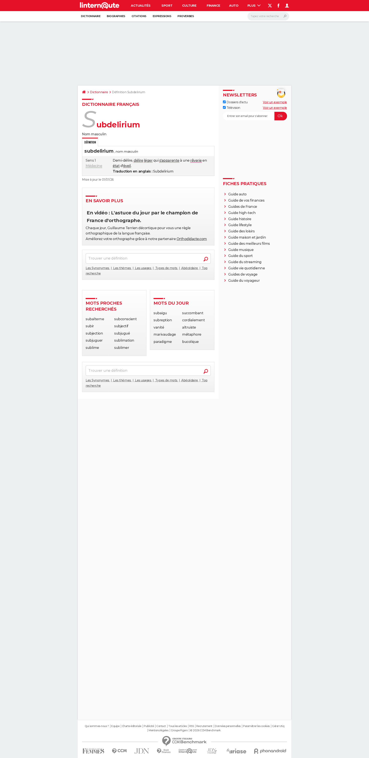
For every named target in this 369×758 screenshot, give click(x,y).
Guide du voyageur (244, 281)
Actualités (140, 5)
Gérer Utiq (278, 726)
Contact (161, 726)
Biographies (116, 16)
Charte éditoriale (131, 726)
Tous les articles (177, 726)
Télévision (233, 108)
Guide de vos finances (246, 200)
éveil (127, 166)
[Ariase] (236, 751)
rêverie (196, 160)
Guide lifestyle (240, 225)
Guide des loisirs (241, 231)
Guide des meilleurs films (249, 244)
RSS (191, 726)
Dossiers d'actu (236, 102)
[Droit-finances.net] (163, 751)
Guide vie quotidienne (246, 268)
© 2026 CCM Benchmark (205, 730)
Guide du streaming (245, 262)
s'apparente (169, 160)
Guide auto (237, 194)
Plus (251, 5)
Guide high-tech (242, 213)
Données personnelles (227, 726)
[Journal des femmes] (93, 751)
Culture (189, 5)
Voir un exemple (275, 102)
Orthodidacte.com (192, 239)
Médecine (94, 166)
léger (148, 160)
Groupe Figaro (179, 730)
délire (138, 160)
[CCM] (119, 751)
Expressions (162, 16)
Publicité (149, 726)
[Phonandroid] (270, 751)
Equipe (115, 726)
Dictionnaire (90, 16)
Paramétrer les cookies (256, 726)
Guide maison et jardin (247, 237)
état (116, 166)
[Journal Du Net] (142, 751)
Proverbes (185, 16)
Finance (213, 5)
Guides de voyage (243, 274)
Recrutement (204, 726)
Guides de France (242, 207)
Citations (139, 16)
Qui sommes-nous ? (97, 726)
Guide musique (241, 250)
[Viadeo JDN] (212, 751)
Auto (233, 5)
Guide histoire (239, 219)
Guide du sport (240, 256)
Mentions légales (158, 730)
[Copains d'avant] (188, 751)
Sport (166, 5)
